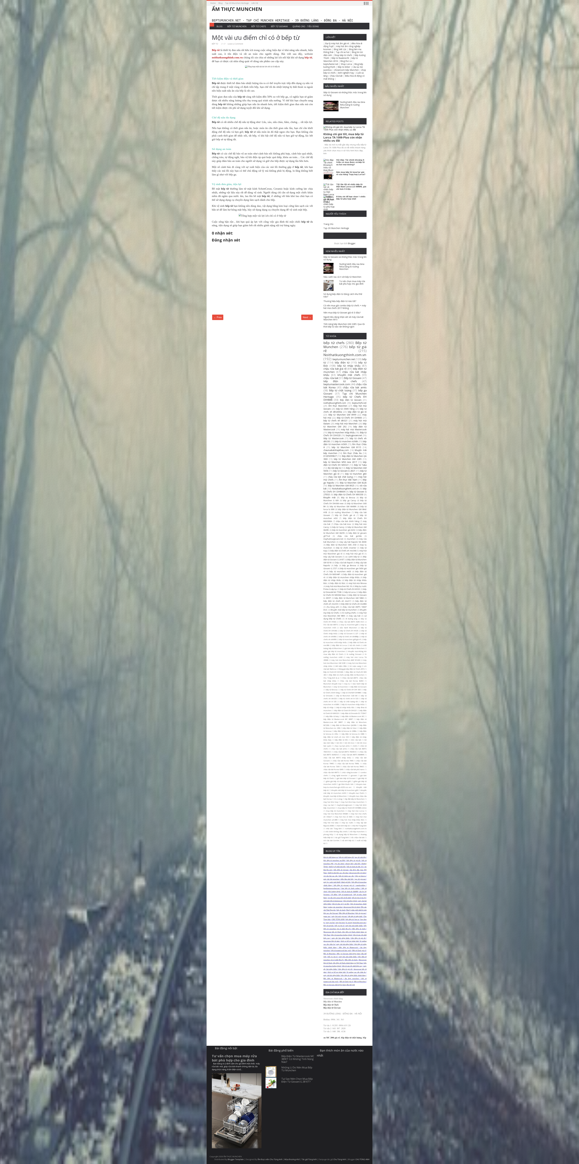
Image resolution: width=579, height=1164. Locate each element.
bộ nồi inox (349, 743)
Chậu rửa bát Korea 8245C (352, 681)
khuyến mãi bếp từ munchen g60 (344, 790)
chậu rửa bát (330, 378)
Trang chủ (328, 224)
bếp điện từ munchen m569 (345, 443)
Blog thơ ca (346, 61)
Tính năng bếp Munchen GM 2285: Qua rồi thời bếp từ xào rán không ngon (344, 325)
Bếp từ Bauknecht (340, 58)
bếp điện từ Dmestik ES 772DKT (354, 713)
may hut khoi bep (330, 802)
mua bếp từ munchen (335, 811)
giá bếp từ (362, 778)
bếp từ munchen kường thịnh (341, 935)
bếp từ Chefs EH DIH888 (345, 398)
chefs (355, 746)
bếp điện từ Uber (350, 728)
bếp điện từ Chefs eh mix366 (343, 550)
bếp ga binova (360, 876)
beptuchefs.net (359, 402)
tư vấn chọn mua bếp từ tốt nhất (339, 898)
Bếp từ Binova (348, 497)
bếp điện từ (342, 362)
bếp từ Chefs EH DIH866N (345, 490)
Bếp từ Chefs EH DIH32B (333, 672)
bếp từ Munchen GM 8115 (346, 447)
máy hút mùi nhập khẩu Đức (352, 820)
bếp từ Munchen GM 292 (345, 425)
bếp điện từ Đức (337, 583)
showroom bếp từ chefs (357, 873)
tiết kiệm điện (341, 666)
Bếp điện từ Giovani (350, 399)
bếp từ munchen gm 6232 (343, 530)
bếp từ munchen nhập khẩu (341, 432)
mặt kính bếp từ (343, 826)
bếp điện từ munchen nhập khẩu (344, 577)
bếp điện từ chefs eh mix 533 (335, 737)
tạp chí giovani (360, 879)
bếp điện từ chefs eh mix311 (337, 601)
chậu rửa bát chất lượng (340, 476)
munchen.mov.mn (359, 922)
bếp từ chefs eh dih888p (349, 636)
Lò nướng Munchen (340, 512)
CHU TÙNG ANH (338, 919)
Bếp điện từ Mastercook (348, 947)
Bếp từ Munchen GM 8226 (353, 482)
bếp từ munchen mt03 (340, 571)
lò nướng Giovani (354, 654)
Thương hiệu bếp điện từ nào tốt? (339, 301)
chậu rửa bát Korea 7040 (343, 761)
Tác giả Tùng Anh (309, 1159)
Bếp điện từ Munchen (346, 913)
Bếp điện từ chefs (358, 929)
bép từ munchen (341, 687)
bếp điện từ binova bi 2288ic (345, 731)
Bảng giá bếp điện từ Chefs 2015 (351, 669)
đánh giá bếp (345, 882)
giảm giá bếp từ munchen (334, 651)
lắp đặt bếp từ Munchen (354, 799)
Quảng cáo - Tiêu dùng (306, 26)
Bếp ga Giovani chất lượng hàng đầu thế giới (339, 985)
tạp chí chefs (339, 863)
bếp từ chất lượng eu (330, 857)
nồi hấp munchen (357, 831)
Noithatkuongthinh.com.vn (344, 354)
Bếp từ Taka (360, 464)
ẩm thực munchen (352, 978)
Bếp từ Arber (344, 66)
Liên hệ (255, 3)
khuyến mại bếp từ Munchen (335, 796)
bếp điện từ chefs (340, 381)
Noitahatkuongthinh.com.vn (345, 488)
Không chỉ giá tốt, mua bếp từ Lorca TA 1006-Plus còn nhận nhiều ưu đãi (343, 137)
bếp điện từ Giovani (359, 687)
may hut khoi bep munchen (352, 802)
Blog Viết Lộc (340, 49)
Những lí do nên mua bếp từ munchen (296, 1069)
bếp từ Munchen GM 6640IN (343, 506)
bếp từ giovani (361, 913)
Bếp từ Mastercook (333, 438)
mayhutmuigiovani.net (333, 539)
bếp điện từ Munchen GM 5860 (349, 598)
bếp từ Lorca (350, 592)
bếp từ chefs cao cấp (346, 876)
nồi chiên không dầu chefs (336, 831)
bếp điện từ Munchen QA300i (344, 725)
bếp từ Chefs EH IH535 (349, 631)
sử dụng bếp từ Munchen (347, 834)
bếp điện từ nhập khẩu (355, 916)
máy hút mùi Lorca (356, 811)
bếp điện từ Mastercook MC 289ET (338, 719)
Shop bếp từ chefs (343, 55)
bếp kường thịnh (334, 891)
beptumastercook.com (336, 384)
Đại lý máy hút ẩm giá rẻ (337, 43)
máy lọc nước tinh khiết (331, 882)
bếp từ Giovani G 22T (349, 633)
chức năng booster (350, 772)
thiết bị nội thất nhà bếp (337, 866)
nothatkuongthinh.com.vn (356, 828)
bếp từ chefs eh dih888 (350, 891)
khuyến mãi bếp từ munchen (344, 610)
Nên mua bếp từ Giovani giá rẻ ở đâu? (342, 312)
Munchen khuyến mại (332, 684)
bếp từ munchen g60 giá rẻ (350, 639)
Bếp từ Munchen (236, 26)
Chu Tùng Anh (339, 1159)
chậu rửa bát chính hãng (347, 521)
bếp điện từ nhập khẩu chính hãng (353, 975)
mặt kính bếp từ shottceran (332, 901)
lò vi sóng (338, 799)
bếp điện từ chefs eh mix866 (354, 604)
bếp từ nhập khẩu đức (345, 707)
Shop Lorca (346, 64)
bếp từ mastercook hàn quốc (341, 950)
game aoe (326, 916)
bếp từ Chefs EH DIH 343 (351, 689)
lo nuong (349, 922)
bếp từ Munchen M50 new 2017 (340, 462)
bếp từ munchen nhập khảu (353, 704)
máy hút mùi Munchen (346, 423)
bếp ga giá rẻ (339, 925)
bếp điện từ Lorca (339, 645)
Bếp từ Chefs (258, 26)
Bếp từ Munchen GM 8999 (342, 414)
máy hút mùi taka (330, 822)
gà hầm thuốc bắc (346, 784)
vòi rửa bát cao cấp (330, 876)
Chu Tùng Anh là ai (331, 678)
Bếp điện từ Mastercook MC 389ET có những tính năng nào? (297, 1059)
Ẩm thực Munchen (337, 405)
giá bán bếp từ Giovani (346, 778)
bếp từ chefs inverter (346, 548)
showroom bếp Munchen (346, 69)
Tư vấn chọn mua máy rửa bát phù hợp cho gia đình (352, 282)
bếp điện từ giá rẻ (357, 411)
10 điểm (334, 894)
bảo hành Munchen (348, 627)
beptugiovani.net (354, 435)
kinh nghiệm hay (346, 72)
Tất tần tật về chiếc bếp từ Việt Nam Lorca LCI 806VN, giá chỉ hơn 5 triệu (351, 186)
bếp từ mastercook (345, 894)
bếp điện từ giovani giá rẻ (344, 885)
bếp (336, 565)
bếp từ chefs (334, 342)
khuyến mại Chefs (356, 793)
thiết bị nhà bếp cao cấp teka (338, 873)
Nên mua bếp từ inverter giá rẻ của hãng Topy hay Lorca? (350, 173)
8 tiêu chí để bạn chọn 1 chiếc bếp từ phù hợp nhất (350, 197)
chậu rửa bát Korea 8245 (333, 769)
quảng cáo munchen (335, 907)
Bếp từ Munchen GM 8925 (341, 485)
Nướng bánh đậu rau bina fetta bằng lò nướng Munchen (352, 105)
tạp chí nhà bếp (360, 857)
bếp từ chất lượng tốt (349, 701)
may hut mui (340, 922)
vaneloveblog (360, 885)
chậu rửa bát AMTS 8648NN (353, 754)
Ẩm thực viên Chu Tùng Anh (270, 1159)
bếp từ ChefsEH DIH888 (351, 692)
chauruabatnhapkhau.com (336, 450)
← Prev (218, 317)
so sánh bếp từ (352, 556)
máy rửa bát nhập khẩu (344, 944)
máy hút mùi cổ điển (344, 817)
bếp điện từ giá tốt (353, 860)
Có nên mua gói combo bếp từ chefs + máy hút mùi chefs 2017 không (344, 306)
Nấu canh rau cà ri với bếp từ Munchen (342, 276)
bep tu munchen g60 (349, 624)
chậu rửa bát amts (355, 387)
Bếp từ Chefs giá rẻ (359, 950)
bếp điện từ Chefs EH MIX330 (348, 494)
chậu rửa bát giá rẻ (334, 368)
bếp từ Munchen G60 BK (347, 696)
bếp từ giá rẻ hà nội (359, 898)
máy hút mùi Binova (358, 583)
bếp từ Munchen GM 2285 (348, 459)
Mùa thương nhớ (292, 1159)
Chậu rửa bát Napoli (344, 562)
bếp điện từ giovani (341, 870)
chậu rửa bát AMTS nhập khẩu (337, 757)
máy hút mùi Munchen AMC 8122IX (345, 660)
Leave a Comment (235, 44)
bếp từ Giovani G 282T (344, 470)
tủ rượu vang (355, 666)
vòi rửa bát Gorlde (331, 840)
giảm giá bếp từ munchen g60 (338, 781)
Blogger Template (236, 1159)
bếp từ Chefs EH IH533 (350, 589)
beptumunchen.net (343, 359)
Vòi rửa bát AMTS (330, 624)
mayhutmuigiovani (344, 805)
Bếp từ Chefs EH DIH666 (349, 417)
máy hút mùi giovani (339, 916)
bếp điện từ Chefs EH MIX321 (345, 463)
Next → (307, 317)
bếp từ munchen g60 (356, 473)
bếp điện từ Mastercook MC (353, 716)
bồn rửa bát (356, 740)
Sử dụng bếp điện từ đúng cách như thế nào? (342, 295)
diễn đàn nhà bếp (347, 879)
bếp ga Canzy (349, 500)
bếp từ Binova (331, 689)
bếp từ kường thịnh (350, 901)
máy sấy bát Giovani (332, 556)
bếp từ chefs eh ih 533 (349, 698)
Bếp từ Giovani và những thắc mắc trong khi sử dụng (344, 94)
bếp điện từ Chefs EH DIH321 (345, 710)
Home (213, 3)
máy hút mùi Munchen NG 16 (339, 586)
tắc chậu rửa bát (357, 837)
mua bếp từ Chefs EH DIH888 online (352, 808)
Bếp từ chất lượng (340, 390)
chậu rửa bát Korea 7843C (353, 766)
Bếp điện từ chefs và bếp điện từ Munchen (346, 675)
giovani (354, 775)
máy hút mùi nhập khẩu (354, 925)
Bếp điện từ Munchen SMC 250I (341, 545)
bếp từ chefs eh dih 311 (355, 866)
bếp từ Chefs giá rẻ (345, 515)
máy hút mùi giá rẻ (355, 553)
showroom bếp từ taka (331, 941)
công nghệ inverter (339, 775)
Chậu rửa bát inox (342, 524)
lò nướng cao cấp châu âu (356, 972)
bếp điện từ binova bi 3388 (353, 734)
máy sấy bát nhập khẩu (341, 938)
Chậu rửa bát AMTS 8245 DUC (351, 622)
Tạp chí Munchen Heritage (237, 3)
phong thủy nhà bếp (352, 863)
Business (331, 235)
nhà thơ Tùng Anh (359, 826)
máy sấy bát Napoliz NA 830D (353, 542)
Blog (220, 3)
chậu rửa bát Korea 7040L (348, 763)
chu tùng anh (332, 607)
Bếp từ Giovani (279, 26)
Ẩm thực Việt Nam (348, 479)
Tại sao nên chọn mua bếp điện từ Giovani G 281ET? (297, 1080)
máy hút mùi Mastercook (354, 429)
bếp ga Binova (349, 565)
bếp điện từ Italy (332, 716)
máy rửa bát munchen (331, 879)
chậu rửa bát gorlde (349, 536)
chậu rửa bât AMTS (331, 772)
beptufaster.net (330, 64)
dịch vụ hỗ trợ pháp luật (350, 941)
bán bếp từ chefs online (351, 888)
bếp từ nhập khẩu (349, 365)
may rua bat (328, 805)
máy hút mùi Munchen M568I (335, 814)
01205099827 (330, 456)
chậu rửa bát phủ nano (355, 769)
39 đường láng (351, 619)
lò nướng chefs (349, 613)
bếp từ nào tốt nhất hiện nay (352, 966)
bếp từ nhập (328, 707)
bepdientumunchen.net (331, 888)
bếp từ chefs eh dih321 (335, 420)
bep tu (347, 684)
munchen (351, 539)
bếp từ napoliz (328, 925)
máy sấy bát (354, 616)
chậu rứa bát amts (339, 749)
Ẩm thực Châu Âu (352, 453)
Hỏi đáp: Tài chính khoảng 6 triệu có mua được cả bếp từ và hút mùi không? (350, 162)
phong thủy (328, 834)
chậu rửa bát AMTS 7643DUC (345, 752)
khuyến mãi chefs (348, 375)
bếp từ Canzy (338, 527)
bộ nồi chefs (355, 645)
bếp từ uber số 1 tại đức (340, 904)
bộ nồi (339, 743)
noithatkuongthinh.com (334, 402)
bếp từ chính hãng (345, 408)
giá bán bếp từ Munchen (354, 648)
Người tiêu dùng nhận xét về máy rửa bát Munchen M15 (343, 318)
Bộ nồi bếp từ (334, 467)
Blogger (351, 243)
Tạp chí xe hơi (342, 52)
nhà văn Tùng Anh (334, 828)
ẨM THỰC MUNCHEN (237, 9)
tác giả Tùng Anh (342, 837)
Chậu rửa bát (336, 75)
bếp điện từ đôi (341, 740)
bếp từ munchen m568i (346, 441)
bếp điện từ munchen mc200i (334, 860)
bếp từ (215, 44)
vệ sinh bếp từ (348, 840)
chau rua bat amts (342, 746)
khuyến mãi (329, 497)
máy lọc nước (347, 822)
